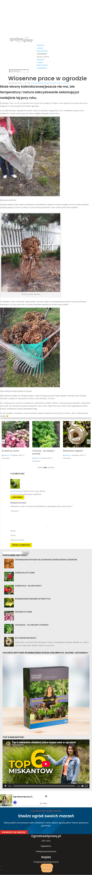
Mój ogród (47, 83)
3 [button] (41, 467)
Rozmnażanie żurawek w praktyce (32, 599)
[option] (15, 442)
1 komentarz (65, 83)
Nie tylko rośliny (55, 83)
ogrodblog (14, 491)
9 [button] (51, 467)
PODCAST (40, 45)
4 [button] (43, 467)
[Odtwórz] (5, 786)
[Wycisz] (82, 786)
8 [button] (50, 467)
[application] (46, 764)
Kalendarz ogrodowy (37, 83)
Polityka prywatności (46, 851)
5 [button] (45, 467)
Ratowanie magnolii (42, 450)
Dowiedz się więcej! (14, 832)
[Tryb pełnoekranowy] (86, 786)
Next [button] (88, 442)
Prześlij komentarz (21, 545)
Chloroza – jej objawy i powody (32, 625)
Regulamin (46, 846)
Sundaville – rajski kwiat (28, 585)
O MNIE (40, 48)
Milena (20, 83)
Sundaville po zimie (25, 572)
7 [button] (48, 467)
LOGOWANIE (42, 54)
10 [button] (53, 467)
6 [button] (46, 467)
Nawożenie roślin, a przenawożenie (73, 452)
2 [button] (40, 467)
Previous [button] (3, 442)
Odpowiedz (17, 497)
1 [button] (38, 467)
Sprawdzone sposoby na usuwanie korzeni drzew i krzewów (46, 559)
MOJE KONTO (42, 51)
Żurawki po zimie (23, 612)
